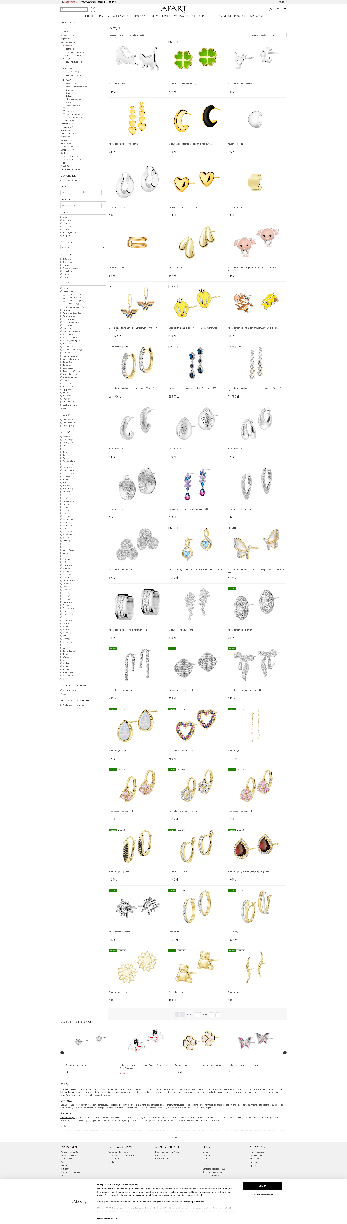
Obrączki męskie (69, 156)
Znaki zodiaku (70, 672)
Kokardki (68, 489)
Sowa (66, 645)
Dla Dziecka (69, 423)
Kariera (206, 1165)
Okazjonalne (67, 146)
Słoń (65, 636)
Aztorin (67, 226)
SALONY (283, 2)
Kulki (66, 516)
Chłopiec (67, 446)
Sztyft (70, 111)
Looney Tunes (69, 550)
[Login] (270, 9)
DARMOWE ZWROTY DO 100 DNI (93, 2)
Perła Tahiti (68, 325)
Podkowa (67, 602)
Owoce (67, 584)
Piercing (68, 68)
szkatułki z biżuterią (111, 1092)
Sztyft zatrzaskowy (75, 114)
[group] (92, 1053)
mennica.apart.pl (257, 1152)
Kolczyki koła (70, 59)
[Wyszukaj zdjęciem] (93, 9)
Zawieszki (67, 124)
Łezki (66, 541)
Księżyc (67, 513)
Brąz (66, 274)
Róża (66, 617)
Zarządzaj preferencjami (262, 1194)
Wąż (66, 660)
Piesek (67, 590)
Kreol (69, 102)
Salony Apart (208, 1155)
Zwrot (63, 1162)
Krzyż (66, 510)
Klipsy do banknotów (70, 160)
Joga (66, 476)
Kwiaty (67, 525)
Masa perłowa (70, 690)
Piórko (66, 593)
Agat (66, 380)
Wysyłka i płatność (68, 1155)
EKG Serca (68, 464)
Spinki (64, 153)
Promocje (112, 35)
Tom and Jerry (69, 651)
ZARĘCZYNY (118, 16)
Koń (65, 498)
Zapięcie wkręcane (74, 117)
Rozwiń (173, 1137)
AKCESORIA (198, 16)
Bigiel (69, 90)
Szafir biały (68, 334)
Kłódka (66, 483)
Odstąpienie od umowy (70, 1172)
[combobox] (83, 247)
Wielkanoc (68, 663)
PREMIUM (152, 16)
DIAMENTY (103, 16)
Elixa (66, 223)
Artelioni (67, 220)
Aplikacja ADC (161, 1155)
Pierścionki (67, 35)
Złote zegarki (67, 150)
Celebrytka (68, 443)
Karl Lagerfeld (70, 233)
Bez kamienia (70, 405)
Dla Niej (68, 420)
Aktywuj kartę (113, 1159)
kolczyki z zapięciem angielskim (186, 1130)
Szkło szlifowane (71, 359)
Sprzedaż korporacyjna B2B (215, 1169)
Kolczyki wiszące (72, 62)
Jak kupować (66, 1159)
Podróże (67, 605)
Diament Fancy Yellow (75, 298)
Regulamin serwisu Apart (213, 1172)
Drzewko (67, 458)
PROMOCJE (240, 16)
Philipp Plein (68, 236)
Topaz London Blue (71, 371)
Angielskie (71, 84)
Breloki (64, 163)
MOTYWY (140, 16)
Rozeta (67, 620)
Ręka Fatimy (69, 614)
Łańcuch (67, 532)
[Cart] (285, 9)
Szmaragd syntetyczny (73, 350)
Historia (206, 1159)
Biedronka (68, 440)
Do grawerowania (71, 180)
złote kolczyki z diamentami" (125, 1108)
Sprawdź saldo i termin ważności (122, 1155)
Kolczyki (66, 45)
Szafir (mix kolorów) (71, 331)
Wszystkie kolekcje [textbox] (68, 247)
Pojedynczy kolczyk (73, 52)
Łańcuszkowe (73, 105)
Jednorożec (68, 473)
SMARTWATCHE (181, 16)
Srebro (67, 262)
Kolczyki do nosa (72, 72)
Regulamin (65, 1165)
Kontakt (63, 1176)
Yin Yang (67, 669)
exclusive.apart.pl (257, 1155)
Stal (66, 265)
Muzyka (67, 571)
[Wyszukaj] (63, 9)
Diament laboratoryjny (75, 295)
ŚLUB (129, 16)
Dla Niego (68, 426)
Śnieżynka (68, 642)
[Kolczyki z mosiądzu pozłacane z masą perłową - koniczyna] (200, 1041)
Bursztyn (68, 386)
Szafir (67, 328)
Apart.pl (63, 22)
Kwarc (67, 396)
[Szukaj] (103, 192)
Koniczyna (68, 501)
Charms (65, 137)
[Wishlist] (278, 9)
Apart (67, 217)
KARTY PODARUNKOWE (219, 16)
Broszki (65, 143)
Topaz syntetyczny (71, 377)
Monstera (67, 565)
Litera (66, 547)
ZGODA (262, 1186)
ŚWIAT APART (256, 16)
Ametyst (67, 383)
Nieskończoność (70, 580)
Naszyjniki (67, 120)
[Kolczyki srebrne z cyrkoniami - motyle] (255, 1041)
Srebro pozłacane (71, 268)
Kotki (66, 504)
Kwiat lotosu (69, 522)
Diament (68, 291)
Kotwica (67, 507)
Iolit (65, 393)
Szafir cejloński (70, 337)
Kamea (66, 480)
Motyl (66, 568)
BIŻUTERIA (89, 16)
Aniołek (67, 437)
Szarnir (70, 108)
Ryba (66, 623)
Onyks (66, 399)
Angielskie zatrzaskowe (76, 87)
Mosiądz (68, 271)
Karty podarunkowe (70, 169)
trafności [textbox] (263, 35)
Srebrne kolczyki (67, 1118)
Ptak (66, 611)
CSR (204, 1162)
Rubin (66, 353)
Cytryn (67, 390)
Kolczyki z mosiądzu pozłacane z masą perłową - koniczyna (199, 1065)
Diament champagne (75, 301)
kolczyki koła (197, 1120)
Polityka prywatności (212, 1176)
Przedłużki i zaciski (69, 166)
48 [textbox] (281, 35)
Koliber (67, 495)
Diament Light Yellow (75, 307)
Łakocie (67, 529)
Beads (65, 130)
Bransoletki (67, 42)
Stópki (66, 648)
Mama (66, 556)
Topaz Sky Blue (70, 374)
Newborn (67, 578)
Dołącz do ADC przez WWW (167, 1152)
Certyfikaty (64, 1169)
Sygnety (65, 39)
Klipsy (67, 65)
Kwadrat (68, 519)
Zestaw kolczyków (72, 55)
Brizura (69, 93)
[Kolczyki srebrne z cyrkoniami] (91, 1041)
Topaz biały (68, 368)
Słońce (66, 639)
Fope (66, 229)
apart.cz (253, 1162)
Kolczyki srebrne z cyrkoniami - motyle (244, 1065)
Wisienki (67, 666)
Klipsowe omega (73, 99)
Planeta (67, 599)
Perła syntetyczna (71, 322)
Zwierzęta (68, 675)
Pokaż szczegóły (105, 1218)
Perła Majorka (69, 316)
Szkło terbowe (69, 402)
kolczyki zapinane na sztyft (156, 1130)
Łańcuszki (66, 127)
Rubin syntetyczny (71, 356)
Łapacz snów (69, 535)
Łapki (66, 538)
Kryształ (67, 344)
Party (66, 587)
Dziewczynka (69, 461)
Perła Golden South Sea (73, 313)
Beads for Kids (68, 133)
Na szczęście (69, 574)
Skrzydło (67, 633)
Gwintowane (72, 96)
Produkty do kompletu (73, 705)
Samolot (67, 627)
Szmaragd (68, 347)
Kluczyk (67, 486)
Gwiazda (68, 467)
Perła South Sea (70, 319)
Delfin (66, 455)
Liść (66, 544)
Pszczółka (68, 608)
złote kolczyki (119, 1105)
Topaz (67, 365)
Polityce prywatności (194, 1202)
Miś (65, 562)
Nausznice (69, 49)
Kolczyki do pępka (72, 75)
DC (65, 452)
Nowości (122, 35)
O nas (205, 1152)
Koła (66, 492)
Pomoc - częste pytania (70, 1152)
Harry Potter (69, 470)
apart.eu (253, 1165)
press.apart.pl (256, 1159)
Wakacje (67, 657)
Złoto (67, 259)
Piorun (66, 596)
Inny (65, 277)
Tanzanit (67, 362)
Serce (66, 629)
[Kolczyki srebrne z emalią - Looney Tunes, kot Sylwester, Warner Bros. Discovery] (146, 1041)
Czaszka (67, 449)
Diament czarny (73, 304)
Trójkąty (67, 654)
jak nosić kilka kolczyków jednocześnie (257, 1130)
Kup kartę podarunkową (118, 1152)
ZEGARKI (165, 16)
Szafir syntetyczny (71, 341)
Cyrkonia (68, 288)
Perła (66, 310)
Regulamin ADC (161, 1159)
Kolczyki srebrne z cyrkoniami (78, 1065)
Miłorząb (67, 559)
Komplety (66, 140)
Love (65, 553)
